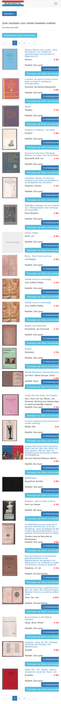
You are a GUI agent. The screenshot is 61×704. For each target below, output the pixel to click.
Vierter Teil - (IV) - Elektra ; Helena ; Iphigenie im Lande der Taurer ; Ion (41, 670)
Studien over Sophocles (35, 325)
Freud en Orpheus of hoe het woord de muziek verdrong (42, 422)
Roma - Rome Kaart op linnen (38, 256)
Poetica (28, 348)
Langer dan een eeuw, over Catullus (41, 395)
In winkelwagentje (51, 68)
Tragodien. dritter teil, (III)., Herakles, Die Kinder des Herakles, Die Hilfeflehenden (41, 644)
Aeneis (28, 106)
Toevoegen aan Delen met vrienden (43, 73)
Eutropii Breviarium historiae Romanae (42, 372)
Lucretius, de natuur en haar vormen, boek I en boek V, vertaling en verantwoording (41, 81)
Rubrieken (9, 13)
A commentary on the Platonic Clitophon (38, 618)
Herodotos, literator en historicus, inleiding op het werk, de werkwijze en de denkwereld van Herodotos (42, 180)
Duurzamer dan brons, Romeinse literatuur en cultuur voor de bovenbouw (43, 154)
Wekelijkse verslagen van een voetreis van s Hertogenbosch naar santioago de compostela (42, 207)
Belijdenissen (31, 477)
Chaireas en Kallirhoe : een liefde (40, 129)
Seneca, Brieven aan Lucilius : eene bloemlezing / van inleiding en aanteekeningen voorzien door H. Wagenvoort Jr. (41, 53)
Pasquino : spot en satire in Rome (40, 501)
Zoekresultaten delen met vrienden (19, 35)
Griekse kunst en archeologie (38, 279)
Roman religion (31, 232)
